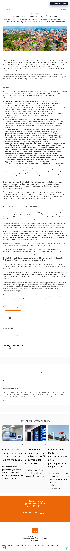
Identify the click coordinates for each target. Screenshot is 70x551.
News (4, 445)
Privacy (44, 545)
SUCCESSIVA (63, 9)
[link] (5, 319)
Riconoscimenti (19, 545)
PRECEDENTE (7, 9)
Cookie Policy (36, 545)
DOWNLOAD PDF (13, 308)
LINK (4, 400)
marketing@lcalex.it (9, 348)
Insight (32, 13)
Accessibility (58, 545)
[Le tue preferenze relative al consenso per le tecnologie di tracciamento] (67, 549)
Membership (28, 545)
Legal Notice (50, 545)
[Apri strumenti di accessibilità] (4, 547)
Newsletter (11, 545)
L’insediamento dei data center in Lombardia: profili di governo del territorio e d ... (35, 456)
